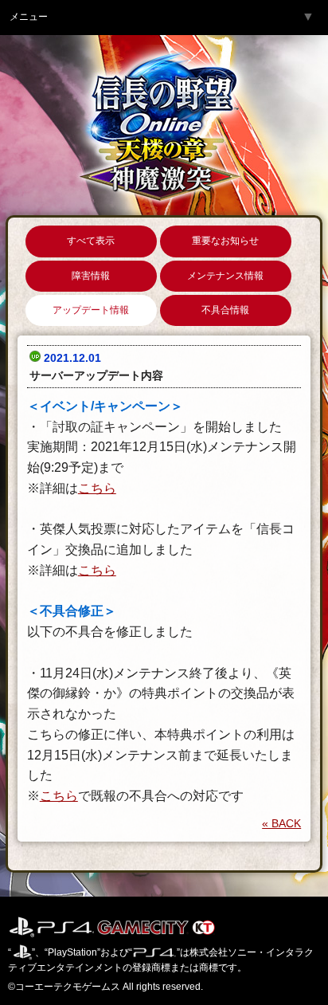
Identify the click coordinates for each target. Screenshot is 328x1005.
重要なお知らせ (225, 240)
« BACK (281, 823)
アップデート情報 (91, 310)
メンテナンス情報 (225, 275)
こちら (97, 488)
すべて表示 (91, 240)
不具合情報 (225, 310)
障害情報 (91, 275)
